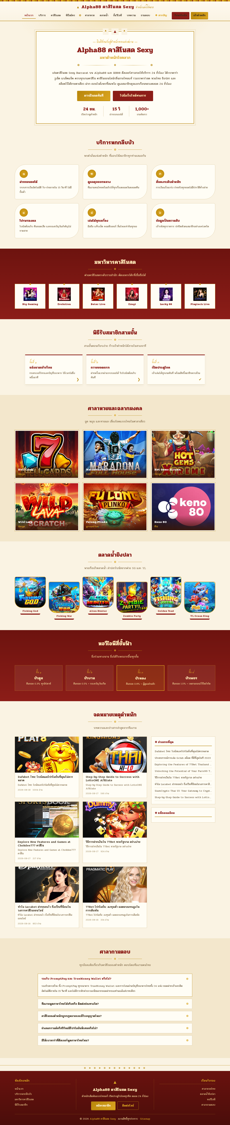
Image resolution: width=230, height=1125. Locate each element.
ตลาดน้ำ (104, 15)
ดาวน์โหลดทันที (93, 95)
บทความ (131, 15)
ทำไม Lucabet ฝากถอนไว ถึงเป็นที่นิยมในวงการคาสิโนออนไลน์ (44, 908)
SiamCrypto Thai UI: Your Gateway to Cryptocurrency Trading (183, 791)
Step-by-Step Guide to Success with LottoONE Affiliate (112, 778)
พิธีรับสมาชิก (21, 1105)
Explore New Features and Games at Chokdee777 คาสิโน (44, 843)
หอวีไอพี (211, 1099)
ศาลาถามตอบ (208, 1105)
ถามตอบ (145, 15)
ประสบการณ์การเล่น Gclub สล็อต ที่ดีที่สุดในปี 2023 (183, 758)
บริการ (42, 15)
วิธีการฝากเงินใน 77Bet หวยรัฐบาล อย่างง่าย (113, 842)
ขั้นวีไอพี (117, 15)
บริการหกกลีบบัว (23, 1094)
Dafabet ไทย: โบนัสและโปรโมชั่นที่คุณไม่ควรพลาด (45, 778)
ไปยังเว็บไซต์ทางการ (133, 95)
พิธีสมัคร (70, 15)
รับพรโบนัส (180, 15)
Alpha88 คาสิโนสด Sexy (103, 1119)
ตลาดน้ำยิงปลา (207, 1094)
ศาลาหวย (90, 15)
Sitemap (145, 1119)
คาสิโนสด (56, 15)
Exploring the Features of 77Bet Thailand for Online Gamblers (183, 764)
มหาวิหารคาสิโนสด (24, 1099)
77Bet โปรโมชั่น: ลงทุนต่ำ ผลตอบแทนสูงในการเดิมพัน (113, 908)
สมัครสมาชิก (103, 1105)
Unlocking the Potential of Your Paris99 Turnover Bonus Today (183, 771)
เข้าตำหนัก (199, 15)
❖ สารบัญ (161, 15)
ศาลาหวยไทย (208, 1089)
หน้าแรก (28, 15)
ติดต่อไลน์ (128, 1105)
